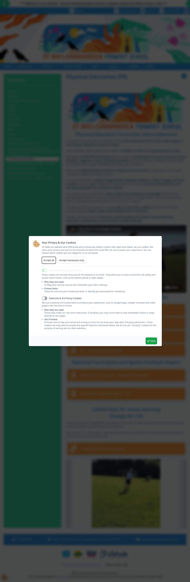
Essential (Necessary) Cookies (65, 270)
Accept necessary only (71, 260)
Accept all (48, 260)
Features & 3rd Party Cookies (65, 298)
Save (152, 341)
